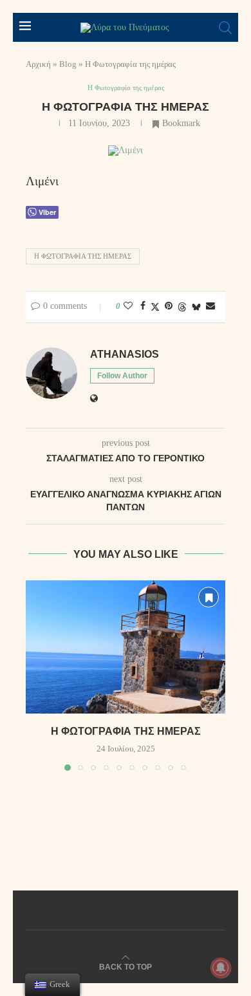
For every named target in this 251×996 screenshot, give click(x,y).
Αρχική (38, 64)
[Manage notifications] (220, 967)
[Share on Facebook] (142, 306)
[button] (37, 675)
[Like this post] (128, 306)
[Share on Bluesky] (196, 307)
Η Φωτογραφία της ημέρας (82, 256)
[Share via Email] (210, 306)
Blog (68, 64)
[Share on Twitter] (155, 307)
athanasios (124, 354)
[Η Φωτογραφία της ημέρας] (125, 647)
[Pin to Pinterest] (168, 306)
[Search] (225, 28)
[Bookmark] (208, 597)
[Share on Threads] (182, 307)
